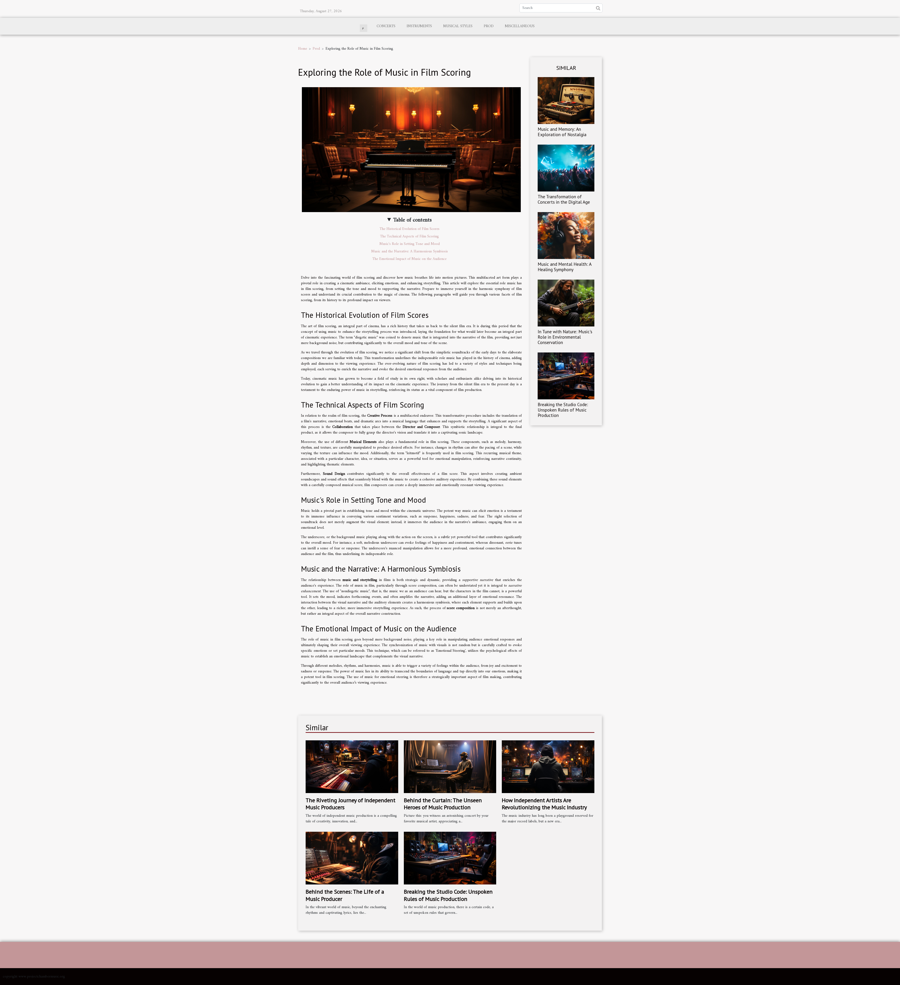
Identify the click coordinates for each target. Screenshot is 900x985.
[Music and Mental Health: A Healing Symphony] (566, 235)
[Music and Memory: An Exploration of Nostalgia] (566, 100)
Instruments (419, 26)
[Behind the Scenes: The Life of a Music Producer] (352, 858)
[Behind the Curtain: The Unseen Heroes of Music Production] (450, 766)
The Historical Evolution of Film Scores (409, 229)
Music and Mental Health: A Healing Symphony (564, 266)
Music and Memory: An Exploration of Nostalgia (562, 131)
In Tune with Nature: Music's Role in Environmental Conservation (565, 337)
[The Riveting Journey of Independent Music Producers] (352, 766)
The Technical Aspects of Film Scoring (409, 236)
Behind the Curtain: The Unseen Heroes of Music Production (443, 804)
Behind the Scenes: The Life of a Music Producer (345, 895)
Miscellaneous (520, 26)
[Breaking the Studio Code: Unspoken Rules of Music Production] (566, 376)
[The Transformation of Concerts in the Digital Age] (566, 168)
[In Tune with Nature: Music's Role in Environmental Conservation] (566, 303)
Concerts (386, 26)
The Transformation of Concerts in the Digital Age (564, 199)
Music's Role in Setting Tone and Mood (409, 244)
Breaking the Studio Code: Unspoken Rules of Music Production (563, 409)
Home (302, 48)
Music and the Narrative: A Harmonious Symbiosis (409, 251)
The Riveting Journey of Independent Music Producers (350, 804)
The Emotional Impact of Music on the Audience (409, 259)
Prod (489, 26)
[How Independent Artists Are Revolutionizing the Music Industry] (548, 766)
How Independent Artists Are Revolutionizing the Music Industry (544, 804)
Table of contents (412, 220)
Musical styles (457, 26)
